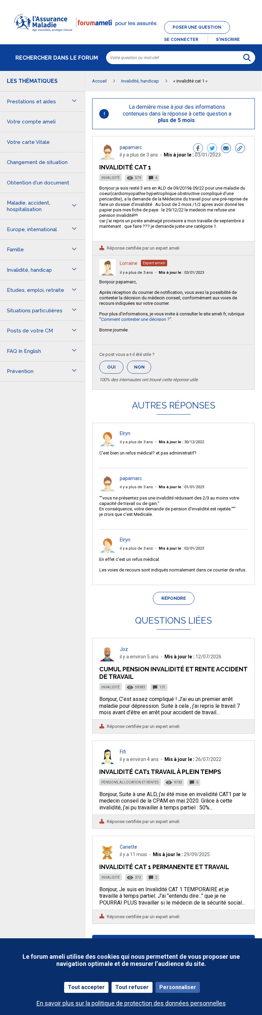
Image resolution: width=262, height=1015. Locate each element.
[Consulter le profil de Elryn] (107, 444)
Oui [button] (115, 367)
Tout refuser (132, 987)
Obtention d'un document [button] (38, 183)
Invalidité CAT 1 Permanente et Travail (164, 866)
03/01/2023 (181, 272)
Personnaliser (177, 987)
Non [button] (142, 369)
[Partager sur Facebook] (198, 149)
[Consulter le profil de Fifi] (107, 762)
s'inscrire (228, 39)
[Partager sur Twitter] (212, 149)
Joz (124, 649)
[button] (131, 35)
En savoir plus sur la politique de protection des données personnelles (131, 1003)
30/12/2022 (181, 442)
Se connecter (181, 39)
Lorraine (128, 263)
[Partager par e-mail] (226, 149)
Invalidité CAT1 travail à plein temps (160, 771)
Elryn (125, 433)
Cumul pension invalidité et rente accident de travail (173, 673)
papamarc (131, 147)
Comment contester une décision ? (135, 319)
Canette (128, 847)
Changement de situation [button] (37, 162)
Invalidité (110, 178)
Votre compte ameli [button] (31, 122)
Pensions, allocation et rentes (130, 782)
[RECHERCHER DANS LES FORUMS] (247, 57)
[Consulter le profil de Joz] (107, 659)
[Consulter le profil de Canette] (107, 857)
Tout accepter (86, 987)
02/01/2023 (181, 548)
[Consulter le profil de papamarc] (107, 157)
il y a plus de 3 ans (136, 272)
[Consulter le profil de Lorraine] (107, 273)
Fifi (123, 752)
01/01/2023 (181, 487)
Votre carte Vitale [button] (28, 142)
